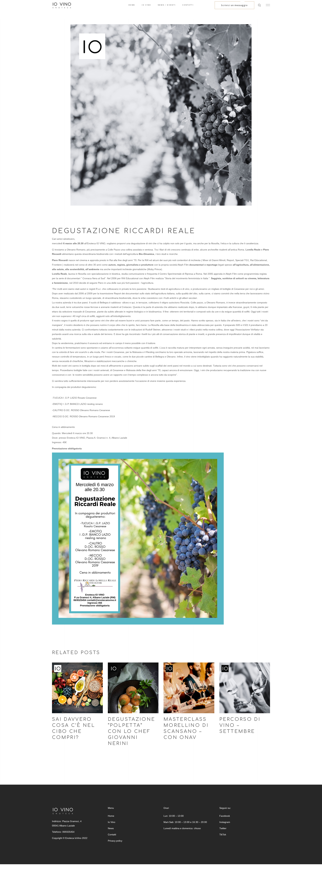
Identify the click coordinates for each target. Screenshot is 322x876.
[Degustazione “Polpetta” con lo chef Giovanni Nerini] (133, 688)
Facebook (224, 816)
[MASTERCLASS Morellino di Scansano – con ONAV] (189, 688)
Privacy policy (115, 840)
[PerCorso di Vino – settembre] (244, 688)
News (111, 828)
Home (111, 816)
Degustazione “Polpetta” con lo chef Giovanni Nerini (131, 731)
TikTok (222, 834)
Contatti (112, 834)
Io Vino (111, 822)
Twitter (222, 828)
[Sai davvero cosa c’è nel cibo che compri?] (77, 688)
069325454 (68, 831)
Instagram (224, 822)
